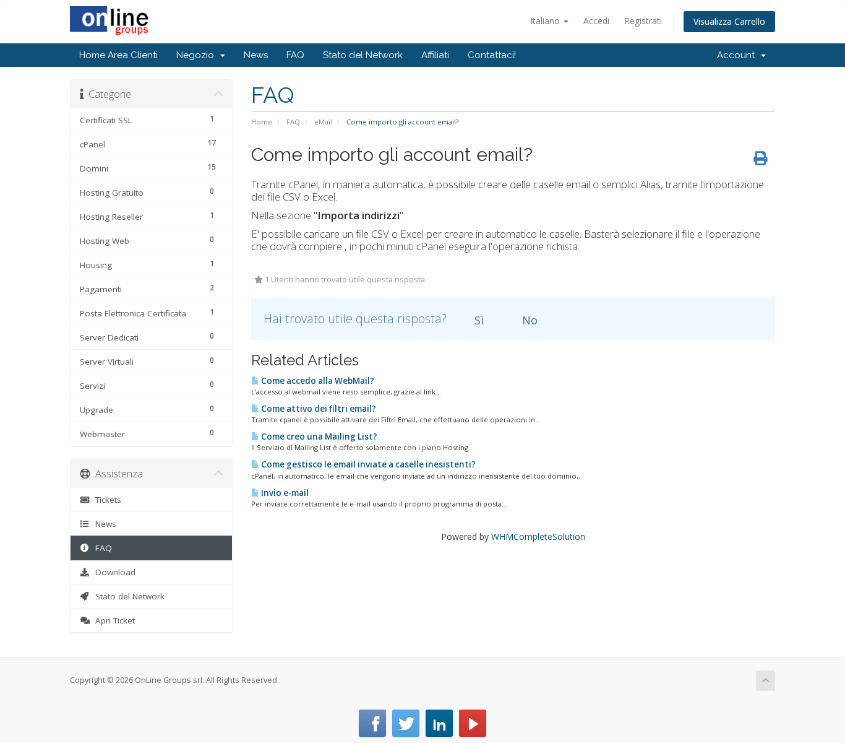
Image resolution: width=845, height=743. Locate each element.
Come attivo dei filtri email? (317, 408)
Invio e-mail (284, 492)
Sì (477, 320)
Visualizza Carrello (729, 21)
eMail (323, 121)
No (528, 320)
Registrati (643, 21)
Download (112, 572)
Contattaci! (492, 55)
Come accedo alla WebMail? (316, 380)
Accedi (596, 21)
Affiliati (435, 55)
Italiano (546, 21)
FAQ (295, 55)
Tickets (105, 499)
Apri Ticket (112, 620)
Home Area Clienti (118, 55)
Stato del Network (363, 55)
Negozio (197, 55)
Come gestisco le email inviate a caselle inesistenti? (367, 464)
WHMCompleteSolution (538, 536)
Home (261, 121)
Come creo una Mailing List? (318, 436)
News (256, 55)
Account (738, 55)
